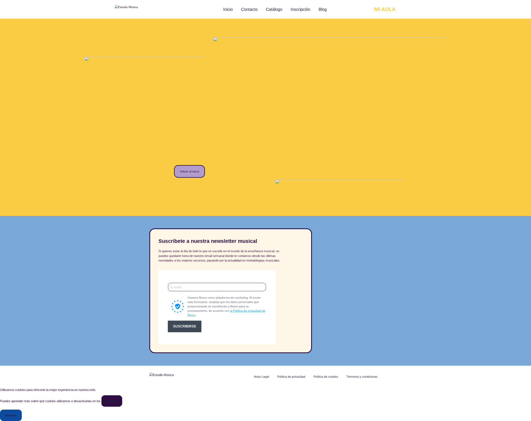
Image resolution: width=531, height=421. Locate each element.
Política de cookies (326, 376)
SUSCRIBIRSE (184, 326)
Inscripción (300, 9)
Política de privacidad (291, 376)
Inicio (228, 9)
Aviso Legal (261, 376)
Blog (323, 9)
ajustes (112, 401)
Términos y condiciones (362, 376)
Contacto (249, 9)
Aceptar (11, 415)
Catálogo (274, 9)
